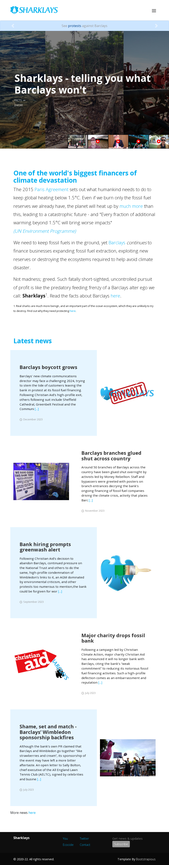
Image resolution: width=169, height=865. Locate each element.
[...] (37, 409)
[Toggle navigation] (154, 10)
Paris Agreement (51, 189)
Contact (85, 845)
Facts (18, 100)
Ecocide (68, 845)
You (65, 838)
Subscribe (121, 844)
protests (74, 26)
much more (131, 206)
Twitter (84, 838)
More (19, 105)
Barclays (117, 242)
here (115, 296)
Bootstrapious (146, 859)
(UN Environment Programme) (44, 231)
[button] (12, 26)
